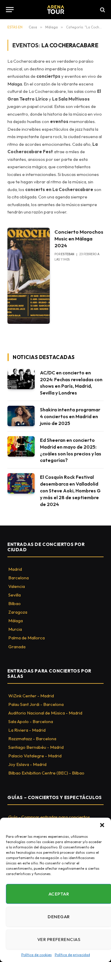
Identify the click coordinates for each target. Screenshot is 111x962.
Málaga (15, 620)
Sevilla (14, 595)
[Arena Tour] (55, 9)
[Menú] (10, 9)
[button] (102, 825)
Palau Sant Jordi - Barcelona (36, 704)
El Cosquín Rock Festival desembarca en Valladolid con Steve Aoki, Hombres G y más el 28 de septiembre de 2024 (70, 490)
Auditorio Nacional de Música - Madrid (45, 713)
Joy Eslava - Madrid (27, 764)
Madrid (15, 569)
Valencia (16, 586)
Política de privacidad (72, 955)
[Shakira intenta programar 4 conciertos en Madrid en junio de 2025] (21, 416)
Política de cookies (36, 955)
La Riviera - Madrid (27, 730)
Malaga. (15, 84)
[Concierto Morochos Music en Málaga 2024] (28, 276)
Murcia (15, 629)
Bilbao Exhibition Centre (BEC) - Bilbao (46, 773)
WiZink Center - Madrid (31, 696)
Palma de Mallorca (26, 638)
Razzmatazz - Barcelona (32, 738)
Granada (16, 646)
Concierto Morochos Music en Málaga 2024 (78, 238)
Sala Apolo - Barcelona (30, 721)
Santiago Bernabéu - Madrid (36, 747)
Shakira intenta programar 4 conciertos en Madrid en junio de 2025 (70, 416)
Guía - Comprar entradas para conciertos (49, 817)
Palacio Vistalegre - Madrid (35, 756)
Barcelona (18, 578)
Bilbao (14, 603)
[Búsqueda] (102, 9)
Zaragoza (17, 612)
